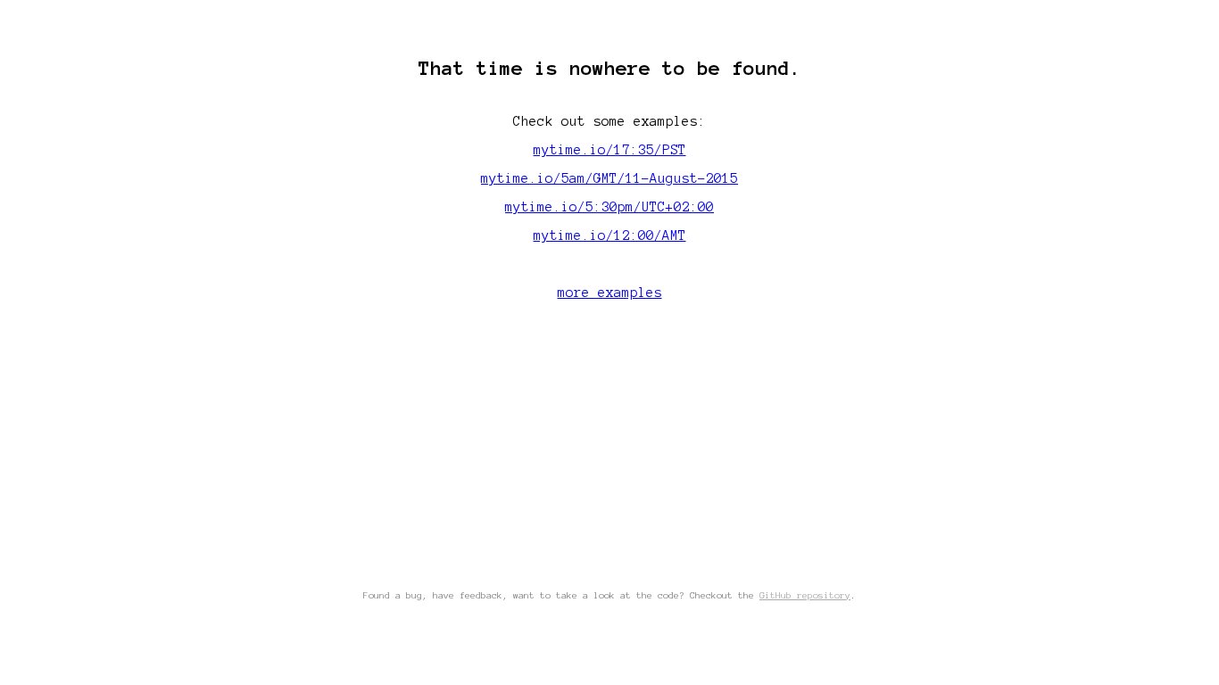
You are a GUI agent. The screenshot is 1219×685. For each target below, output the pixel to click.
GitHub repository (804, 595)
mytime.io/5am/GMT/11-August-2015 (609, 178)
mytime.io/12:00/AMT (610, 235)
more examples (610, 292)
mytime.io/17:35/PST (610, 150)
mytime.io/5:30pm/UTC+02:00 (609, 207)
